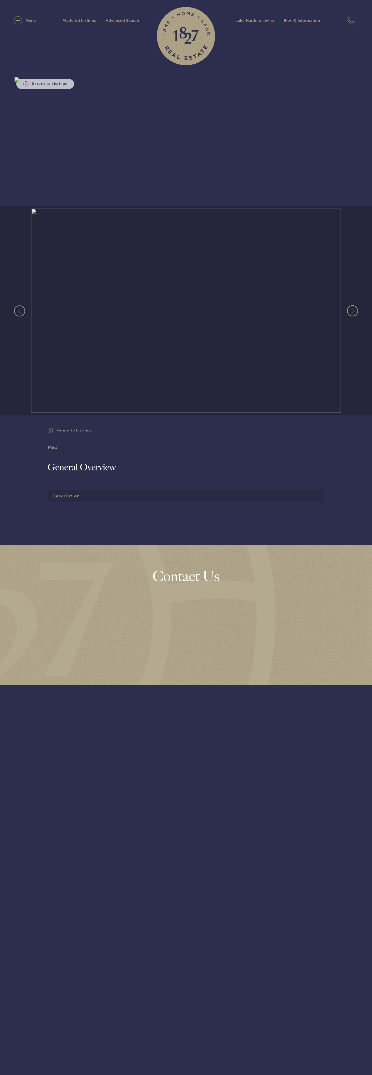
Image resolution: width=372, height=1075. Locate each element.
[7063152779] (352, 20)
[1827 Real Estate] (186, 36)
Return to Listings (73, 430)
